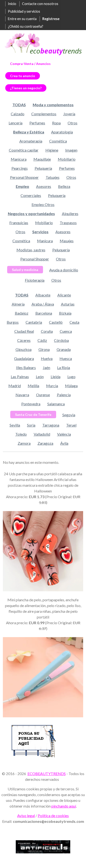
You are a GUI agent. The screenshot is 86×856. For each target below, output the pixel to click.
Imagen (71, 150)
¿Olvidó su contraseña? (25, 26)
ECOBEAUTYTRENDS (46, 773)
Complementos (43, 113)
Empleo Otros (43, 204)
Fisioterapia (34, 280)
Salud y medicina (25, 270)
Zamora (24, 443)
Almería (18, 304)
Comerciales (31, 195)
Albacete (42, 295)
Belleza (64, 186)
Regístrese (50, 19)
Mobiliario (66, 159)
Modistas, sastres (30, 250)
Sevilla (15, 425)
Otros (72, 123)
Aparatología (62, 132)
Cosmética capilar (23, 150)
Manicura (19, 159)
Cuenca (66, 331)
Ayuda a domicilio (63, 270)
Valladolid (42, 434)
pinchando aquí (63, 806)
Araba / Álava (43, 304)
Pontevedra (30, 404)
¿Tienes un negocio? (26, 88)
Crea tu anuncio (22, 76)
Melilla (33, 385)
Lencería (15, 123)
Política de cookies (53, 815)
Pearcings (19, 168)
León (40, 376)
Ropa (56, 123)
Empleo (22, 186)
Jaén (46, 367)
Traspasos (68, 222)
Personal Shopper (24, 177)
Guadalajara (24, 358)
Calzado (17, 113)
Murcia (52, 385)
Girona (44, 349)
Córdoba (61, 340)
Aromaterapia (30, 141)
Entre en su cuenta (22, 19)
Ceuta (74, 322)
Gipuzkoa (24, 349)
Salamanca (56, 404)
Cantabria (34, 322)
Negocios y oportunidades (31, 213)
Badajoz (21, 313)
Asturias (68, 304)
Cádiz (42, 340)
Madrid (14, 385)
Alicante (64, 295)
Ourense (43, 394)
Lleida (55, 376)
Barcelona (43, 313)
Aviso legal (26, 815)
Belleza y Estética (28, 132)
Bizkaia (65, 313)
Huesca (65, 358)
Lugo (71, 376)
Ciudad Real (24, 331)
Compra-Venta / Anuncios (30, 64)
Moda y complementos (53, 104)
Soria (31, 425)
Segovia (68, 414)
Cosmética (58, 141)
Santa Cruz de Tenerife (33, 414)
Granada (64, 349)
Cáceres (24, 340)
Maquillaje (42, 159)
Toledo (21, 434)
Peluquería (43, 168)
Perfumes (37, 123)
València (64, 434)
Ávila (64, 443)
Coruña (47, 331)
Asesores (43, 186)
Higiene (51, 150)
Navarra (22, 394)
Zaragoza (45, 443)
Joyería (69, 113)
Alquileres (70, 213)
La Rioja (63, 367)
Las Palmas (20, 376)
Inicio (12, 4)
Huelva (47, 358)
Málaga (71, 385)
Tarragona (50, 425)
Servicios (40, 231)
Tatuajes (52, 177)
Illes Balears (26, 367)
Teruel (71, 425)
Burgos (13, 322)
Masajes (67, 240)
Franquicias (18, 222)
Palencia (64, 394)
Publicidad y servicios (24, 11)
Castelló (56, 322)
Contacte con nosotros (40, 4)
